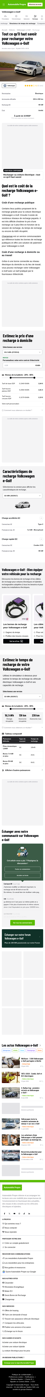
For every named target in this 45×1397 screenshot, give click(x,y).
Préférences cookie (16, 1377)
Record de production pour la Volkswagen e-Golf (31, 1153)
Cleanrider (9, 1283)
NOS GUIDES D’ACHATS (11, 1338)
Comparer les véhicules (14, 1323)
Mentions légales (17, 1379)
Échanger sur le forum (14, 1331)
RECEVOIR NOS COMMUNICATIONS (16, 1254)
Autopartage (26, 1064)
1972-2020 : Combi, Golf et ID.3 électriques (31, 1074)
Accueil (4, 30)
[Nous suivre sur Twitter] (9, 1213)
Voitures (12, 30)
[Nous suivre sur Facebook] (4, 1213)
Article (15, 1050)
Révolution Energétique (14, 1287)
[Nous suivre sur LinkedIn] (29, 1213)
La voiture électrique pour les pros (16, 1351)
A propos (6, 1219)
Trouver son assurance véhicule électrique (22, 1319)
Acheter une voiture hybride (13, 1347)
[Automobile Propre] (17, 4)
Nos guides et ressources (15, 1268)
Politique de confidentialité (21, 1375)
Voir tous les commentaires (22, 923)
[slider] (11, 378)
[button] (22, 904)
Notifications (29, 1377)
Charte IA (28, 1379)
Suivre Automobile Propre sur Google (21, 1272)
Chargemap (7, 236)
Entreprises (6, 1050)
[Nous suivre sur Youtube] (14, 1213)
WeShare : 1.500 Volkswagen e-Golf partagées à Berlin (32, 1059)
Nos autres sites (10, 1278)
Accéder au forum (22, 875)
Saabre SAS (30, 1387)
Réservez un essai (35, 4)
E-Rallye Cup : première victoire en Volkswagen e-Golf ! (30, 1090)
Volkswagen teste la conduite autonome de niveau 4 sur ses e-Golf (30, 1121)
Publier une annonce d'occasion (18, 1327)
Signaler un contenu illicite (19, 1381)
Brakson (29, 1389)
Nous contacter (11, 1228)
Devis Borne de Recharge (15, 1295)
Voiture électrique (28, 1079)
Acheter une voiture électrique (14, 1342)
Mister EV (9, 1291)
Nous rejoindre (11, 1232)
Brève (40, 1050)
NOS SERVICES (8, 1306)
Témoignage (31, 1050)
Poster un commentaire (22, 869)
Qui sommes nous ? (13, 1224)
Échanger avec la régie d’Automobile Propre (19, 1363)
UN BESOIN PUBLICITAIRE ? (13, 1357)
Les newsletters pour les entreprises (19, 1263)
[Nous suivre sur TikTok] (24, 1213)
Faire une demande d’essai (16, 1315)
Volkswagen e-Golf (23, 30)
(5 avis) (40, 86)
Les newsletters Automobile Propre (19, 1258)
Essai (22, 1050)
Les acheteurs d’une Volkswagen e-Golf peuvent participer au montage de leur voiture (31, 1137)
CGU (33, 1381)
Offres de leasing (11, 1311)
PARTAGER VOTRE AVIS (11, 1239)
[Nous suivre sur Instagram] (19, 1213)
